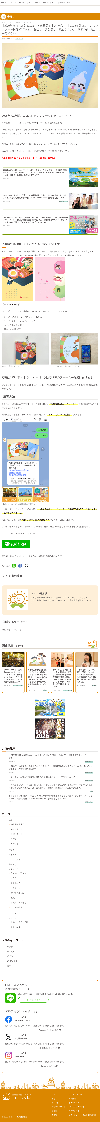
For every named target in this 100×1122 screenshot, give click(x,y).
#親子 (9, 966)
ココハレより (27, 22)
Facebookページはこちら (48, 1030)
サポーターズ (16, 834)
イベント (55, 1103)
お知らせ (17, 22)
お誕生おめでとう (18, 903)
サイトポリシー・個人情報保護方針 (82, 1115)
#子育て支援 (12, 961)
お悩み (12, 850)
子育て (10, 22)
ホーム (3, 22)
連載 (13, 898)
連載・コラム (14, 869)
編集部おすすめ (17, 824)
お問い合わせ (74, 1111)
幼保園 (54, 1111)
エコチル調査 (16, 907)
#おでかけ (11, 951)
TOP (53, 1095)
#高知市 (10, 947)
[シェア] (20, 565)
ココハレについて (75, 1095)
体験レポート (16, 829)
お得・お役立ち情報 (19, 922)
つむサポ (15, 844)
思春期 (54, 1115)
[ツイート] (26, 565)
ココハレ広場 (14, 859)
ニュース (12, 913)
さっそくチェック (33, 1000)
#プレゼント (20, 630)
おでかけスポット (58, 1107)
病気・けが (13, 864)
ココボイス (15, 883)
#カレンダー (7, 630)
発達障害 (12, 855)
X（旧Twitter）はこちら (49, 1048)
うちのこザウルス (18, 873)
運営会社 (72, 1099)
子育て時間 (15, 888)
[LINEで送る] (14, 565)
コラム (14, 878)
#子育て (10, 956)
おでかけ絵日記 (17, 893)
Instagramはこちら (48, 1066)
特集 (11, 820)
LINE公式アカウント (77, 1107)
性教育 (14, 839)
